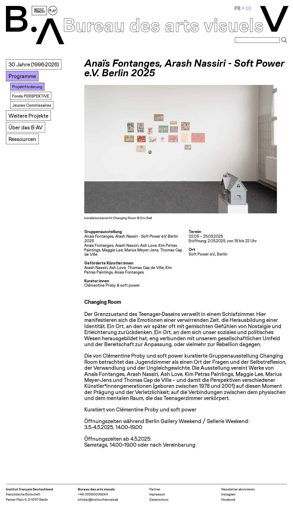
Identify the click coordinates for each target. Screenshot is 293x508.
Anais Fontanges (129, 272)
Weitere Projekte (28, 115)
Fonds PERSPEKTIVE (30, 96)
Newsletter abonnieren (238, 489)
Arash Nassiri (95, 267)
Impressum (157, 494)
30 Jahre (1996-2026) (33, 64)
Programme (22, 76)
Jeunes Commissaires (31, 105)
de (249, 8)
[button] (135, 152)
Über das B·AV (25, 127)
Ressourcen (22, 139)
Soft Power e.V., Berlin (208, 254)
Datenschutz (158, 499)
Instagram (228, 494)
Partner (154, 489)
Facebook (228, 499)
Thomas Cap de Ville (146, 267)
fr (238, 8)
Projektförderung (27, 86)
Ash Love (117, 267)
